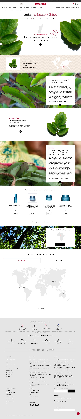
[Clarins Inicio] (41, 4)
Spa (30, 394)
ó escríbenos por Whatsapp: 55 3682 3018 (62, 398)
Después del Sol (9, 374)
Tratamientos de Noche (10, 364)
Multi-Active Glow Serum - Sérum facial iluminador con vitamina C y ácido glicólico (64, 362)
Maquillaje (8, 376)
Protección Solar (9, 372)
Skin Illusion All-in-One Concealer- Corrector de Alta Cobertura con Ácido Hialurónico (63, 385)
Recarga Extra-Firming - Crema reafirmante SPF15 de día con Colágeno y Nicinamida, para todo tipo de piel (40, 363)
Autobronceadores (9, 370)
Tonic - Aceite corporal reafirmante (37, 377)
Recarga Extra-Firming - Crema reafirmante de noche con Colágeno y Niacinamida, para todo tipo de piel (40, 369)
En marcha (61, 244)
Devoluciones (8, 394)
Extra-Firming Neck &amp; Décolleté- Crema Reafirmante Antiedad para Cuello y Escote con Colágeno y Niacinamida (63, 376)
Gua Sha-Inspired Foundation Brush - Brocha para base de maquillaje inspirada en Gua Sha (64, 370)
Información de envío (10, 396)
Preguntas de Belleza (10, 401)
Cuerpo (7, 366)
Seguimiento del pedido (10, 392)
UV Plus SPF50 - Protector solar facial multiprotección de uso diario (61, 365)
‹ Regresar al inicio (40, 308)
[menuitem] (73, 4)
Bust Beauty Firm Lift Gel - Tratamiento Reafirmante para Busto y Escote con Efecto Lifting (40, 372)
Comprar (16, 213)
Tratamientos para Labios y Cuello (13, 368)
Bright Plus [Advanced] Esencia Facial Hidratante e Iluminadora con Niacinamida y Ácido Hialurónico (64, 359)
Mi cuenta (8, 390)
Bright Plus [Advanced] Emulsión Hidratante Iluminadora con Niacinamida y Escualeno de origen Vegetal (64, 380)
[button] (78, 413)
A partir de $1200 (11, 342)
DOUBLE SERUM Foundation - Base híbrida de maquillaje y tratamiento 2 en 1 (39, 379)
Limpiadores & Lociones (11, 359)
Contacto (8, 403)
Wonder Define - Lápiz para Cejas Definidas (62, 382)
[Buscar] (22, 4)
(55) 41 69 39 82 (70, 342)
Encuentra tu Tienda (34, 396)
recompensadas (46, 342)
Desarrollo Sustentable (34, 392)
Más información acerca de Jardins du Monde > (58, 178)
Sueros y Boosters (9, 361)
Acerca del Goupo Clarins (35, 390)
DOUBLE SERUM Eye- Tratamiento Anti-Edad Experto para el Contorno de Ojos (39, 359)
